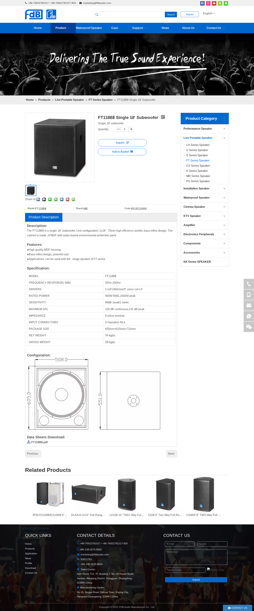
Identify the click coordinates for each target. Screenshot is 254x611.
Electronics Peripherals (199, 234)
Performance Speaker (198, 128)
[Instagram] (208, 3)
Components (192, 243)
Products (30, 548)
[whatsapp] (226, 3)
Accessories (192, 252)
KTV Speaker (192, 215)
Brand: (79, 208)
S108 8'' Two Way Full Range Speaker (165, 515)
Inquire (190, 14)
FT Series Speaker (197, 160)
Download (30, 568)
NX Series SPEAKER (197, 261)
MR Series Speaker (198, 176)
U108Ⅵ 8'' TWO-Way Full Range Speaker (203, 515)
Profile (28, 563)
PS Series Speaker (198, 181)
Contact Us (31, 572)
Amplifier (189, 225)
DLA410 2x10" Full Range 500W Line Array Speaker (88, 515)
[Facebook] (202, 3)
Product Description (44, 217)
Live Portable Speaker (198, 137)
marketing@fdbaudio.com (97, 3)
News (28, 558)
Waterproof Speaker (197, 197)
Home (28, 543)
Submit (196, 579)
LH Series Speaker (198, 144)
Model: (31, 208)
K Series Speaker (197, 170)
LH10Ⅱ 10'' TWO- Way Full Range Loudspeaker (127, 515)
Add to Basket (120, 151)
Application (31, 553)
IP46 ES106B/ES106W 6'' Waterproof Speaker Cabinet (50, 515)
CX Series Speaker (198, 165)
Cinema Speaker (194, 206)
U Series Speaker (197, 150)
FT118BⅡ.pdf (39, 442)
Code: (128, 208)
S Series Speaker (197, 155)
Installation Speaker (196, 188)
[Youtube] (214, 3)
